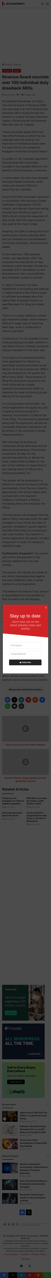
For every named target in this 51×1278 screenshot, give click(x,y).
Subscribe (26, 662)
